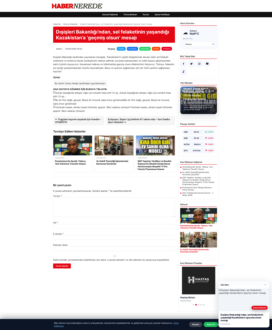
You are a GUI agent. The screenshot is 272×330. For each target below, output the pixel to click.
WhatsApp (145, 49)
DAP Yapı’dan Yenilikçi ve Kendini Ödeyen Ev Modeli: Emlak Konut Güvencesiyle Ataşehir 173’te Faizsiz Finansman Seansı (198, 181)
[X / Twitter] (191, 64)
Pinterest (166, 49)
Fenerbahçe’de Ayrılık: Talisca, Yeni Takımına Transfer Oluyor (197, 168)
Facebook (132, 49)
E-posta (58, 233)
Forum (146, 14)
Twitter (121, 49)
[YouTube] (207, 64)
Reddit (156, 49)
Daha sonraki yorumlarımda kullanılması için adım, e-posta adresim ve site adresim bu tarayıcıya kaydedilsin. (111, 259)
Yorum (57, 196)
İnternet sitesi (60, 245)
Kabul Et (211, 324)
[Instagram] (199, 64)
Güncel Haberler (110, 14)
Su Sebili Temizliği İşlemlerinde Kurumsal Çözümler (195, 173)
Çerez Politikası (162, 14)
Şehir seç (188, 39)
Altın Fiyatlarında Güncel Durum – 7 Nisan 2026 (197, 194)
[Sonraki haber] (212, 91)
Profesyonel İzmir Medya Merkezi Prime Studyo (197, 188)
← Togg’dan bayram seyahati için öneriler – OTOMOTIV (78, 121)
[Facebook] (183, 64)
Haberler (57, 24)
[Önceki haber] (206, 91)
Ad (55, 222)
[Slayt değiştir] (193, 305)
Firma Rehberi (130, 14)
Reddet (195, 324)
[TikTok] (183, 71)
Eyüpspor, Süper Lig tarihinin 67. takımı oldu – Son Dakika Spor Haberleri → (139, 121)
